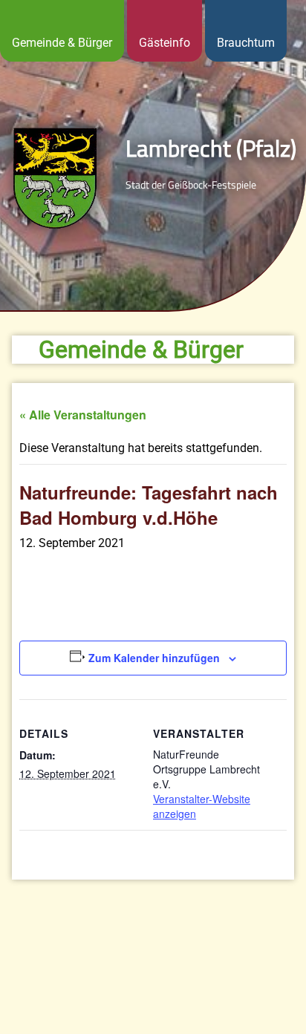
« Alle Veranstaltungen (82, 414)
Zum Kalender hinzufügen (154, 657)
